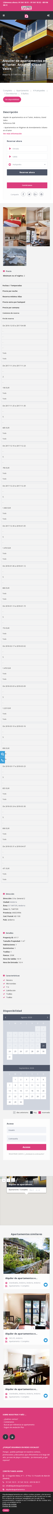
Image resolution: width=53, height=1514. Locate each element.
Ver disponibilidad (12, 99)
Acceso (26, 1147)
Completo (7, 90)
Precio (8, 271)
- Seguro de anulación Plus (13, 1427)
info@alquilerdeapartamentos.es (19, 1486)
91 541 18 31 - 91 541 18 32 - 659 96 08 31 (23, 1482)
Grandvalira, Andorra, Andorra (21, 1283)
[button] (26, 1198)
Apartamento (22, 90)
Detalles (9, 933)
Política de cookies (9, 1504)
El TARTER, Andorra (20, 74)
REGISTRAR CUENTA (16, 1154)
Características (13, 975)
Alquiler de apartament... (21, 1185)
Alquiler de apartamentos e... (21, 1278)
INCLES (12, 1338)
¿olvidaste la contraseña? (34, 1154)
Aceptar (6, 1510)
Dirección (10, 894)
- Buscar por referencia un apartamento (19, 1424)
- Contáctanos (8, 1422)
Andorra (6, 74)
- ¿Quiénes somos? (10, 1419)
